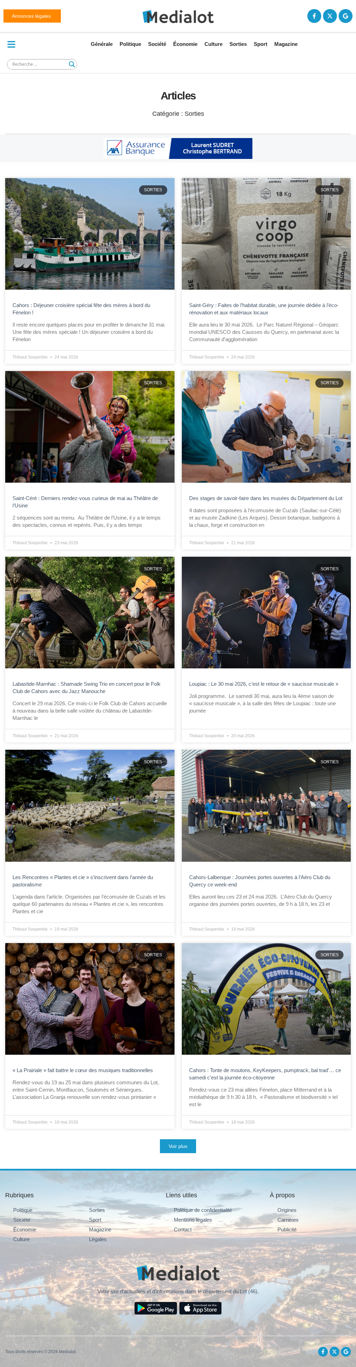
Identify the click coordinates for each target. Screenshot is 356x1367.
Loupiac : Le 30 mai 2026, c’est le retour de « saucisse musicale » (263, 684)
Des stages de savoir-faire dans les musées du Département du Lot (265, 498)
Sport (260, 44)
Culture (213, 44)
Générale (102, 44)
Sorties (238, 44)
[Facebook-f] (314, 16)
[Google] (346, 16)
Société (157, 44)
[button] (178, 1146)
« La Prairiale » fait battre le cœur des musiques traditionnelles (83, 1070)
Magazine (286, 44)
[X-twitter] (330, 16)
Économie (185, 44)
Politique (130, 44)
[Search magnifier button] (72, 64)
